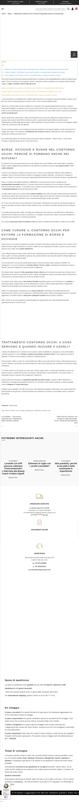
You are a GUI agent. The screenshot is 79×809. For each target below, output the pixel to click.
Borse (7, 410)
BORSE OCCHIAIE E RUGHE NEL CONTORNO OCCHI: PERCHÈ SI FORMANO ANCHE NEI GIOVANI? (33, 88)
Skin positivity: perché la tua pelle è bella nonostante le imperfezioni (66, 467)
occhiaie (22, 410)
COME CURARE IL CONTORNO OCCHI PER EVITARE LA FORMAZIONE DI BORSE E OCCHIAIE (35, 72)
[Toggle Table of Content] (3, 66)
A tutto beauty (13, 405)
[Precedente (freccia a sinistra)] (1, 801)
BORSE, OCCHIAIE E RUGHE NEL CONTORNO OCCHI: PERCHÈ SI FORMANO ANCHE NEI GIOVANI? (37, 69)
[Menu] (9, 784)
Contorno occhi (14, 410)
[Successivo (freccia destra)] (2, 801)
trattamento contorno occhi (42, 410)
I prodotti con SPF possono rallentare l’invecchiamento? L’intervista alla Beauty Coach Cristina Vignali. (13, 468)
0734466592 (18, 782)
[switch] (6, 797)
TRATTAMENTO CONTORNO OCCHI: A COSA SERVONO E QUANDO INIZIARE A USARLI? (33, 75)
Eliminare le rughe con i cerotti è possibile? (39, 464)
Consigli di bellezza (39, 461)
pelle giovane (29, 410)
